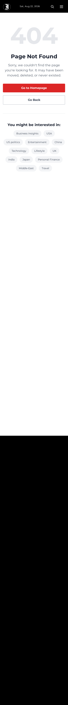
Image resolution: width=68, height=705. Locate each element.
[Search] (52, 6)
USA (49, 133)
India (11, 159)
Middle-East (26, 168)
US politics (13, 142)
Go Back (34, 100)
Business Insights (27, 133)
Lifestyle (39, 151)
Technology (19, 151)
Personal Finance (49, 159)
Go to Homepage (34, 88)
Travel (45, 168)
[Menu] (61, 6)
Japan (26, 159)
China (58, 142)
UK (54, 151)
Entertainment (37, 142)
